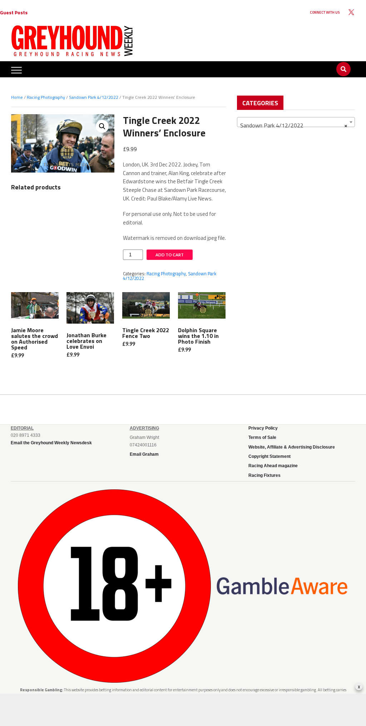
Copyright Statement (269, 456)
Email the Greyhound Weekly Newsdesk (51, 442)
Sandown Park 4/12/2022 (93, 97)
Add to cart (169, 254)
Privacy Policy (263, 428)
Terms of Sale (262, 437)
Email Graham (144, 454)
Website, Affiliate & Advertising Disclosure (291, 447)
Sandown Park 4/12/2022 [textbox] (293, 125)
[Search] (343, 62)
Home (17, 97)
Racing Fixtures (264, 475)
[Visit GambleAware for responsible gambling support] (282, 586)
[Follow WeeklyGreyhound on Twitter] (351, 12)
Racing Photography (46, 97)
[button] (102, 126)
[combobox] (296, 122)
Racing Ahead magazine (273, 465)
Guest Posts (14, 12)
